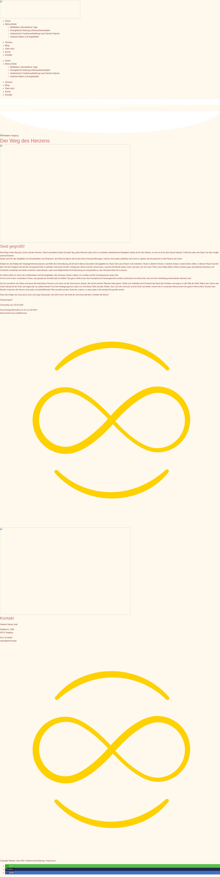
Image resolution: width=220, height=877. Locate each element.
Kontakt (8, 55)
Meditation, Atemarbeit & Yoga (23, 27)
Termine (8, 42)
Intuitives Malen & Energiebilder (24, 37)
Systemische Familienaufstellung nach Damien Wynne (35, 33)
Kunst (7, 52)
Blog (7, 45)
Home (8, 21)
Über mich (9, 49)
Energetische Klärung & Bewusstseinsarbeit (30, 30)
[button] (10, 866)
